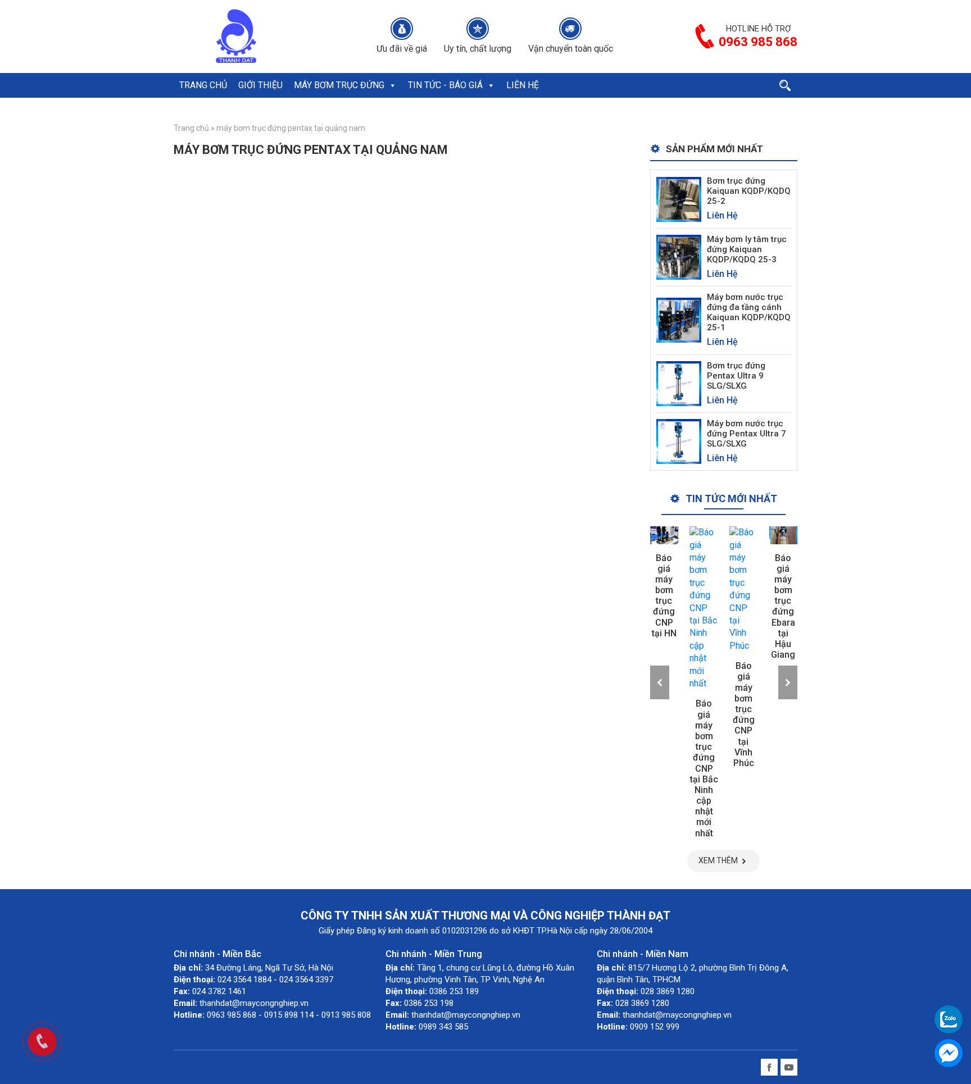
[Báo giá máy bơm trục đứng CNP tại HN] (664, 535)
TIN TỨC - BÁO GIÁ (445, 85)
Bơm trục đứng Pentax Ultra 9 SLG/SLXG (736, 376)
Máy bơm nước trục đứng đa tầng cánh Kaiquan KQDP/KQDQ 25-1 (749, 312)
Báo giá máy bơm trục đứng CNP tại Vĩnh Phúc (744, 714)
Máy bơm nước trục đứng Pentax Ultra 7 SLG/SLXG (746, 433)
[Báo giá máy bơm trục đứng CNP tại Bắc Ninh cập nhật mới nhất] (703, 608)
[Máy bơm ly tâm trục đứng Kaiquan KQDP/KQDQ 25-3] (678, 256)
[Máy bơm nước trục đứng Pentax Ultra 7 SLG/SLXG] (678, 440)
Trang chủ (191, 128)
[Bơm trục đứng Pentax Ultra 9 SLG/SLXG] (678, 382)
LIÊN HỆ (522, 85)
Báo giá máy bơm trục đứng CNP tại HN (664, 596)
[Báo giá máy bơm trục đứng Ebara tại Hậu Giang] (783, 535)
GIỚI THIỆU (260, 85)
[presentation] (659, 682)
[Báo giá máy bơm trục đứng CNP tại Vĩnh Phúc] (743, 589)
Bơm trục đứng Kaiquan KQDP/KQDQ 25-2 (749, 191)
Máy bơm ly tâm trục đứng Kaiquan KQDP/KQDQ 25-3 (747, 249)
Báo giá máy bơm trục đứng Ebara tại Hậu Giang (783, 607)
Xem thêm (718, 860)
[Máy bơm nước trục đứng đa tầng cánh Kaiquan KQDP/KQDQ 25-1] (678, 320)
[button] (392, 85)
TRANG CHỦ (203, 85)
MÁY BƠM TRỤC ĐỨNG (339, 85)
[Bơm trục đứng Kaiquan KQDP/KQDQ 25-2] (678, 198)
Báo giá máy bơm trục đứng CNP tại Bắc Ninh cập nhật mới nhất (704, 768)
